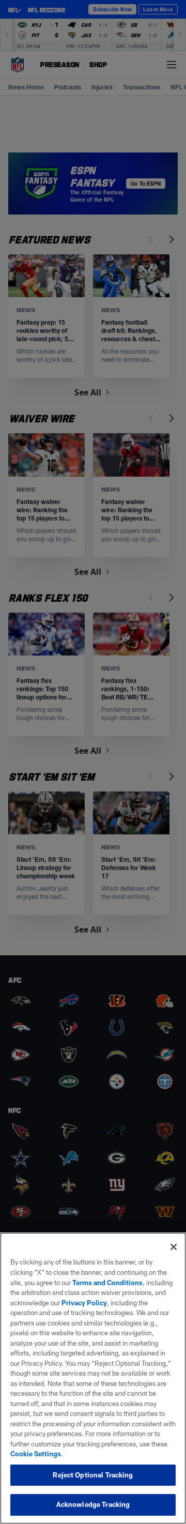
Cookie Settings (35, 1454)
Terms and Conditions (107, 1282)
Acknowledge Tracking (93, 1504)
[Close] (173, 1247)
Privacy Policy (84, 1303)
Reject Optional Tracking (93, 1475)
